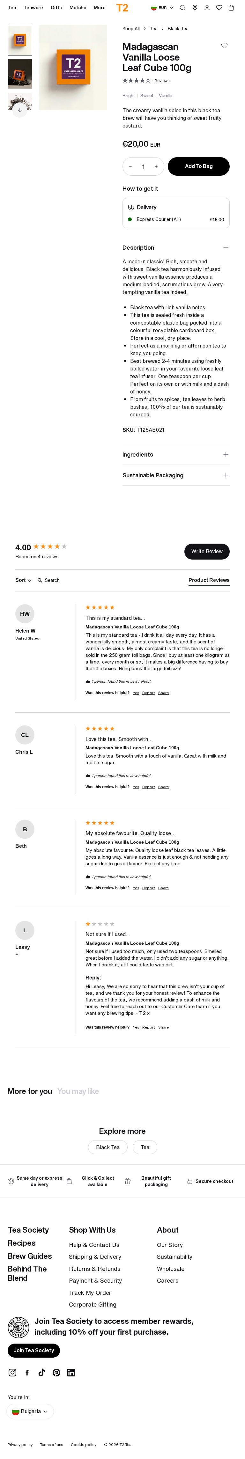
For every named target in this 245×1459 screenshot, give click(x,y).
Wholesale (170, 1269)
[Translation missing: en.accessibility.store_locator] (195, 8)
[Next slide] (94, 67)
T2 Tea (125, 1444)
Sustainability (175, 1256)
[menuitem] (100, 7)
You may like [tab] (78, 1091)
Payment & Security (95, 1280)
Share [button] (163, 692)
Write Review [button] (207, 551)
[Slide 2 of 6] (20, 74)
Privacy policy (20, 1444)
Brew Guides (30, 1256)
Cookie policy (83, 1444)
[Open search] (182, 8)
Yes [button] (136, 692)
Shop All (131, 28)
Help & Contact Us (94, 1245)
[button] (145, 81)
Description (138, 247)
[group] (48, 547)
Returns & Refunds (94, 1269)
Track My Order (90, 1292)
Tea (154, 28)
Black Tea (178, 28)
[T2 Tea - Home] (122, 7)
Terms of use (51, 1444)
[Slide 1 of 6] (20, 40)
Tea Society (28, 1229)
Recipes (22, 1243)
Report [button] (148, 692)
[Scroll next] (19, 110)
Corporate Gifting (92, 1304)
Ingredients (137, 454)
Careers (167, 1280)
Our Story (170, 1245)
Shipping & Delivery (95, 1256)
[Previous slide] (52, 67)
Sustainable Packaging (152, 475)
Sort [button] (21, 580)
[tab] (209, 581)
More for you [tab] (30, 1091)
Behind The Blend (27, 1273)
